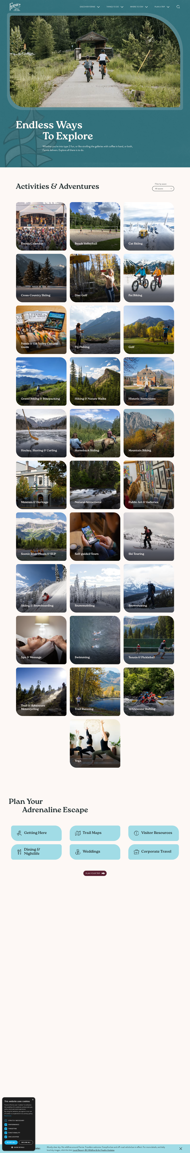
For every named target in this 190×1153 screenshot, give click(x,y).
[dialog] (18, 1124)
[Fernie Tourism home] (15, 7)
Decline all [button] (25, 1142)
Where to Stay (136, 7)
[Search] (178, 7)
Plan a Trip (160, 7)
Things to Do (113, 7)
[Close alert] (180, 1148)
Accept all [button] (11, 1142)
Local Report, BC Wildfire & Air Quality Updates (93, 1150)
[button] (18, 1147)
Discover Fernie (87, 7)
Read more (7, 1116)
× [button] (33, 1100)
